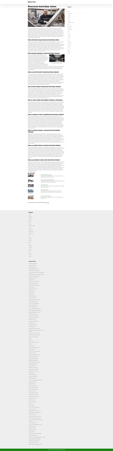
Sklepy (69, 38)
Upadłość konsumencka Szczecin (34, 315)
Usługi (69, 49)
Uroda (69, 47)
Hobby (69, 18)
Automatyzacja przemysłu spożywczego (35, 412)
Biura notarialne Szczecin (32, 267)
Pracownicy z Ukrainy (32, 365)
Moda (68, 24)
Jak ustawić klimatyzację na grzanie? (34, 354)
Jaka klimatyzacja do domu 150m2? (34, 362)
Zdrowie (69, 53)
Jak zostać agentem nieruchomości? (34, 328)
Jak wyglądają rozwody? (32, 422)
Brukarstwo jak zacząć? (32, 426)
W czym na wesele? (32, 349)
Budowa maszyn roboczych (33, 263)
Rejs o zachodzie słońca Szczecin (34, 407)
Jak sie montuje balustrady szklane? (34, 312)
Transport (69, 44)
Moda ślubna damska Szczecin (33, 317)
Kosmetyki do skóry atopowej (33, 283)
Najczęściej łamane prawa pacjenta (34, 440)
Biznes (69, 11)
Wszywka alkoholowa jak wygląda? (34, 285)
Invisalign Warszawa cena (33, 435)
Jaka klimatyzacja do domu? (33, 363)
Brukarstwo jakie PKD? (32, 428)
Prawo (69, 33)
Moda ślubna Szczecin (32, 319)
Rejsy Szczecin (31, 403)
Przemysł (69, 35)
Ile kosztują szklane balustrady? (34, 303)
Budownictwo (70, 13)
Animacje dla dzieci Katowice (33, 387)
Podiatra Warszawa (32, 292)
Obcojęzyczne (70, 29)
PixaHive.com (62, 449)
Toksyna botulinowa (32, 279)
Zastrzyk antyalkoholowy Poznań (34, 268)
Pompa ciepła (31, 340)
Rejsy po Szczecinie (32, 383)
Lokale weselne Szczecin (33, 374)
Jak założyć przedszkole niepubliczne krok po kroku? (37, 437)
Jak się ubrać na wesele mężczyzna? (34, 351)
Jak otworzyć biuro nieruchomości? (34, 333)
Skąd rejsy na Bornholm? (32, 378)
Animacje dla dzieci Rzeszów (33, 389)
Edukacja (30, 220)
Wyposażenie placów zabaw (33, 358)
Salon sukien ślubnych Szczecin (34, 321)
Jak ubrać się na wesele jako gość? (34, 347)
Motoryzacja (30, 229)
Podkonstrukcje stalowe (44, 189)
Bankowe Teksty (32, 2)
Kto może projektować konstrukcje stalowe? (47, 179)
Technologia (69, 42)
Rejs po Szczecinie (32, 405)
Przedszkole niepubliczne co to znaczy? (35, 416)
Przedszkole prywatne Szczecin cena (34, 299)
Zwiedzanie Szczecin (32, 323)
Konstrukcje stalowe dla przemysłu (46, 174)
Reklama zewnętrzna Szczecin (33, 360)
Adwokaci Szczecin (32, 345)
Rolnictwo (69, 36)
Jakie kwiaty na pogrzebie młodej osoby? (35, 433)
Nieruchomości (70, 27)
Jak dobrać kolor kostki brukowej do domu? (35, 424)
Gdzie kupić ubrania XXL (32, 265)
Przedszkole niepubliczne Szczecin (34, 270)
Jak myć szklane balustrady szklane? (34, 308)
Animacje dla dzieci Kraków (33, 376)
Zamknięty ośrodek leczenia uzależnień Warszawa (36, 274)
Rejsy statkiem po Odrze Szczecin (34, 410)
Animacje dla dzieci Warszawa (33, 369)
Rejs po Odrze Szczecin (32, 401)
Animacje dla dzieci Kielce (33, 385)
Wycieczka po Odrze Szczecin (33, 394)
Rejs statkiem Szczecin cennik (33, 371)
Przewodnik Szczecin (32, 326)
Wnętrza (69, 51)
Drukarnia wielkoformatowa (33, 306)
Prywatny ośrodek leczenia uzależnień (35, 276)
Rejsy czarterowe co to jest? (33, 367)
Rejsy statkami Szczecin (32, 398)
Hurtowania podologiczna (33, 288)
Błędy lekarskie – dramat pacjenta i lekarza (35, 444)
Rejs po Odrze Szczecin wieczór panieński (35, 380)
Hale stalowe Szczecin (44, 184)
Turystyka (30, 249)
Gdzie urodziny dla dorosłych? (33, 336)
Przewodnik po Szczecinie (33, 324)
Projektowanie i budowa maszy (33, 442)
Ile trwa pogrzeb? (31, 431)
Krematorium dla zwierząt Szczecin (34, 281)
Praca (68, 31)
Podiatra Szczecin (31, 290)
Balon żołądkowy (31, 294)
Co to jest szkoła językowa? (33, 301)
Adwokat (30, 338)
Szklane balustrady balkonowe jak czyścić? (35, 310)
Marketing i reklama (71, 22)
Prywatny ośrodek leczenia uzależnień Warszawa (36, 272)
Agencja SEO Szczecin (32, 414)
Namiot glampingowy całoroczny (34, 342)
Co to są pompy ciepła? (32, 297)
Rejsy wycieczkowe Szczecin (33, 392)
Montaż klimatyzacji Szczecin (33, 356)
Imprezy (69, 20)
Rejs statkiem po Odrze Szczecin (34, 396)
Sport (68, 40)
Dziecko (69, 15)
